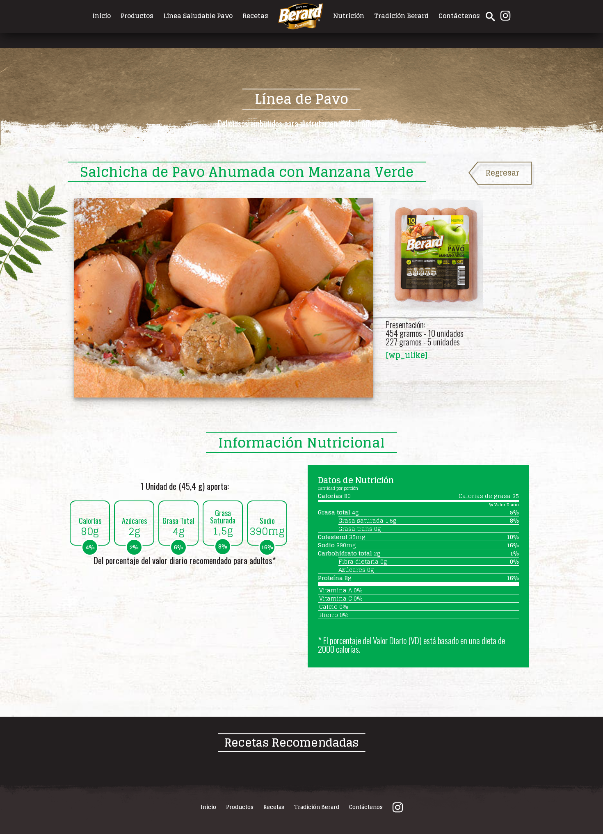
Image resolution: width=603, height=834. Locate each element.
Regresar (502, 173)
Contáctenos (459, 15)
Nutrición (348, 15)
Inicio (101, 15)
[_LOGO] (300, 15)
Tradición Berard (401, 15)
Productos (137, 15)
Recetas (255, 15)
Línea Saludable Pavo (198, 15)
